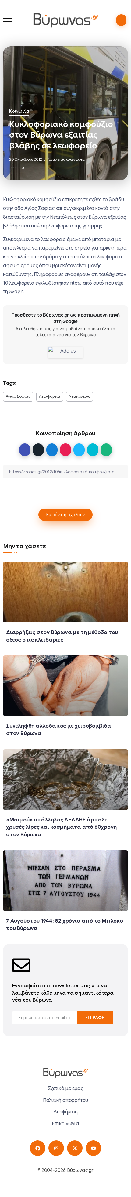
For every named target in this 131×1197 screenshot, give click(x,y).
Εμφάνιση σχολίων (65, 514)
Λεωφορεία (49, 396)
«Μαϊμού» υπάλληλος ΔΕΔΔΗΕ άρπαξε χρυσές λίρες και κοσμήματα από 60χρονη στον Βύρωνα (61, 827)
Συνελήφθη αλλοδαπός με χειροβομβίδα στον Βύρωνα (58, 729)
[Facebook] (37, 1148)
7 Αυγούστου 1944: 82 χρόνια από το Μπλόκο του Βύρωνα (64, 924)
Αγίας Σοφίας (18, 396)
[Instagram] (56, 1148)
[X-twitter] (75, 1148)
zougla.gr (17, 167)
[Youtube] (93, 1148)
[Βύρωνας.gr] (66, 20)
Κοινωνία (19, 111)
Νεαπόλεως (79, 396)
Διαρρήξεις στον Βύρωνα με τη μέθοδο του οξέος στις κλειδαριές (62, 636)
